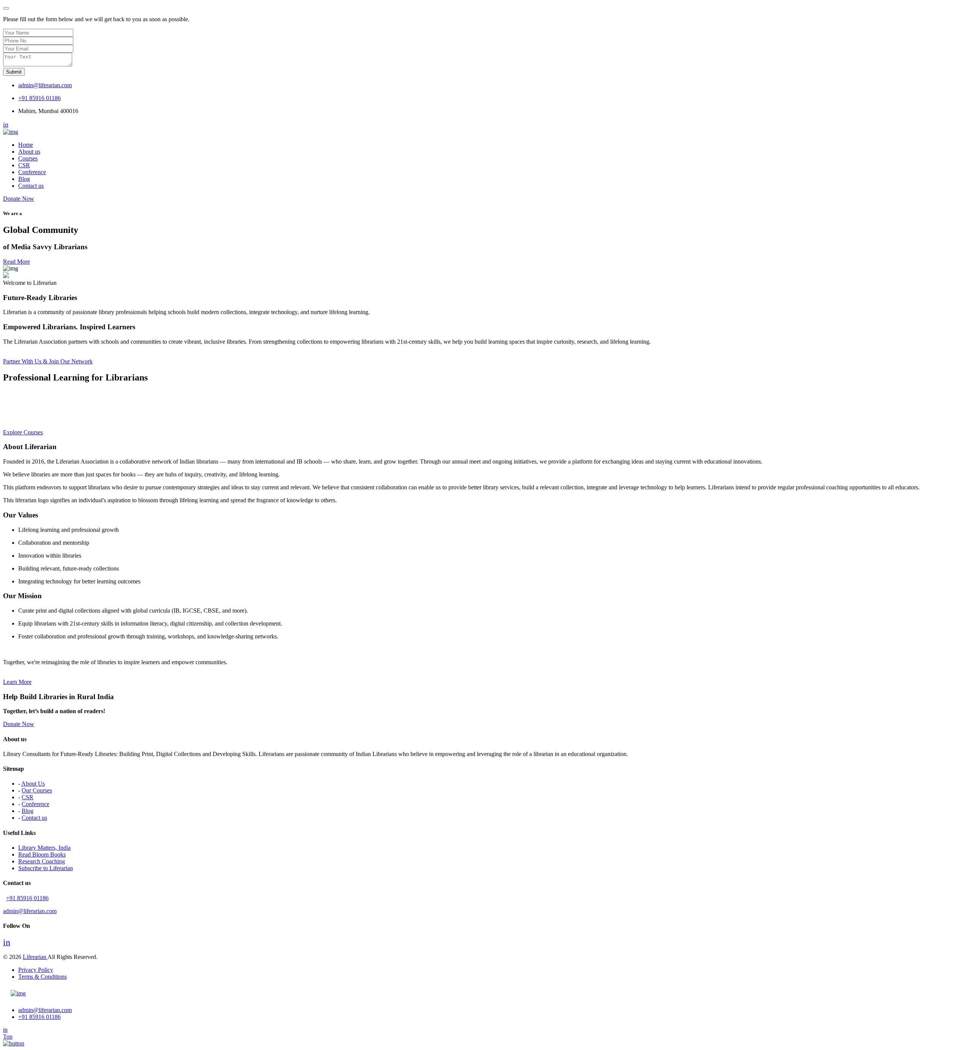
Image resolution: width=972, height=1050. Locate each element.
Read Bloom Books (42, 854)
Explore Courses (23, 432)
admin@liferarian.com (45, 85)
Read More (16, 261)
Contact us (31, 185)
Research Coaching (41, 861)
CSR (24, 165)
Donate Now (18, 198)
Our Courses (37, 790)
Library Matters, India (44, 847)
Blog (24, 179)
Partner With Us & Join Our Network (48, 361)
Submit (14, 72)
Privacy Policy (35, 970)
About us (29, 151)
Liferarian (35, 957)
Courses (28, 158)
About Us (33, 783)
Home (25, 144)
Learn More (17, 682)
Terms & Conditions (42, 976)
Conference (32, 172)
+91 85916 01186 (39, 98)
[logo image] (18, 993)
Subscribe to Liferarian (45, 868)
